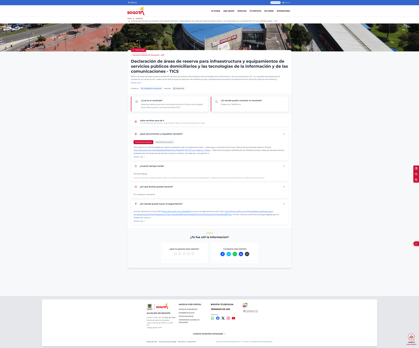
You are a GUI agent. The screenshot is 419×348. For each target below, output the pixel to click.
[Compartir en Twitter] (229, 254)
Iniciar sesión (275, 2)
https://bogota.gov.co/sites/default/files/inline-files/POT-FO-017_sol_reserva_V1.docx (172, 150)
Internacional (283, 11)
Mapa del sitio (152, 342)
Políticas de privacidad (167, 342)
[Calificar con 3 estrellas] (184, 253)
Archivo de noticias (186, 316)
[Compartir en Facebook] (222, 254)
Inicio (129, 18)
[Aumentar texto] (416, 180)
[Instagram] (228, 318)
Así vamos (269, 11)
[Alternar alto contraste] (416, 168)
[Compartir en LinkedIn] (241, 254)
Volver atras (139, 50)
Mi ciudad (215, 11)
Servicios (242, 11)
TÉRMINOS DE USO (220, 309)
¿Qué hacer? (228, 11)
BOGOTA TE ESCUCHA (222, 304)
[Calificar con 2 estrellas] (180, 253)
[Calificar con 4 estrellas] (188, 253)
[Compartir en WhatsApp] (235, 254)
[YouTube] (233, 318)
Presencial (180, 88)
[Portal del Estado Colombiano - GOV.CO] (132, 3)
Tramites (139, 18)
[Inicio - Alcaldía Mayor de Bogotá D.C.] (136, 11)
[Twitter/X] (223, 318)
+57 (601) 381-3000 (168, 318)
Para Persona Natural (143, 142)
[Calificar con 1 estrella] (175, 253)
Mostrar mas (136, 83)
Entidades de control (187, 313)
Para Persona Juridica (164, 142)
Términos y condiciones (187, 342)
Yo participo (255, 11)
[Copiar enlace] (247, 254)
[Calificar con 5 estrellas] (193, 253)
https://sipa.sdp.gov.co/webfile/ (176, 211)
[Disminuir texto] (416, 174)
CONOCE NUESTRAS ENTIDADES (208, 334)
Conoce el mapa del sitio (188, 309)
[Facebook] (218, 318)
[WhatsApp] (212, 318)
